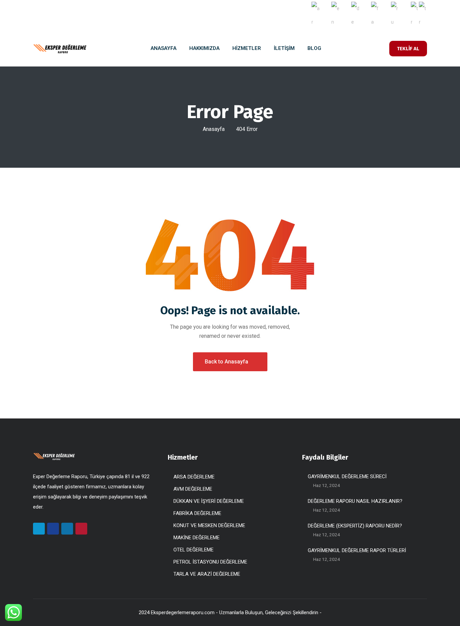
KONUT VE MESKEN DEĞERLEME (209, 525)
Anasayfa (214, 129)
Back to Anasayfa (226, 361)
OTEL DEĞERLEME (193, 550)
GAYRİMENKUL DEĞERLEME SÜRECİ (347, 476)
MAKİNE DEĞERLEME (196, 538)
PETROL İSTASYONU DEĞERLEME (210, 562)
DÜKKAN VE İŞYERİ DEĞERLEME (208, 501)
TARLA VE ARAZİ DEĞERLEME (206, 574)
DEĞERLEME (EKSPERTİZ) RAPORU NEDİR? (355, 526)
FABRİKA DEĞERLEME (197, 513)
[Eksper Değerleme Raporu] (60, 48)
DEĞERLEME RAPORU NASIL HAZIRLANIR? (355, 501)
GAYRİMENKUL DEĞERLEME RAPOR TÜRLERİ (357, 550)
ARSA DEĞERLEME (194, 477)
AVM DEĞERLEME (192, 489)
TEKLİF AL (408, 49)
